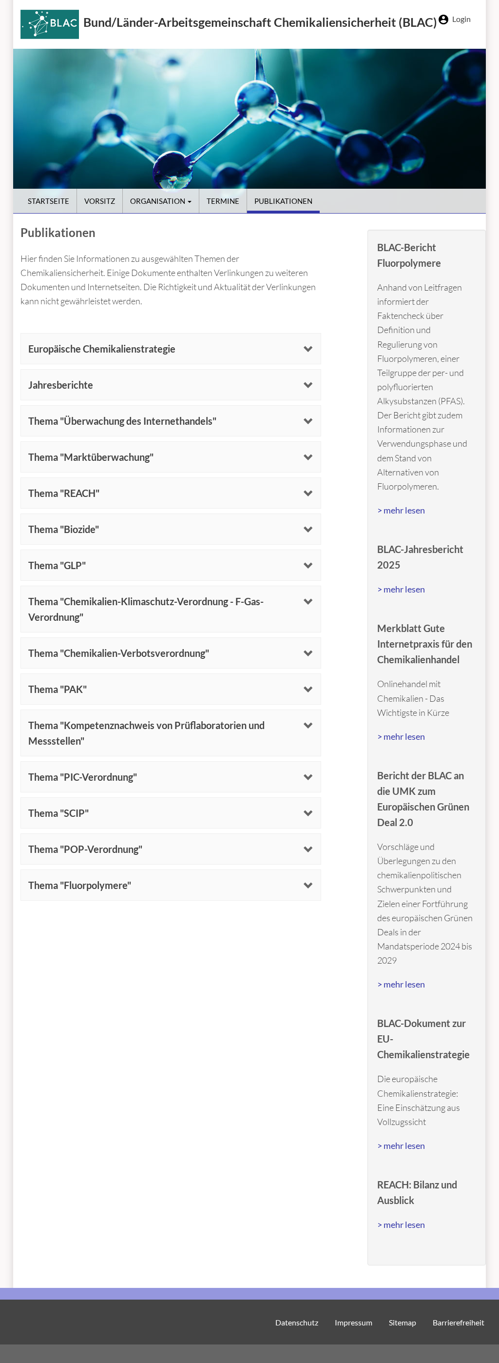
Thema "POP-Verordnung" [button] (85, 849)
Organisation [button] (158, 201)
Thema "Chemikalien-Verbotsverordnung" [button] (118, 653)
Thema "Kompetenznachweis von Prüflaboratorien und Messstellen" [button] (146, 733)
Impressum (353, 1322)
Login (461, 18)
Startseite (48, 201)
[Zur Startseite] (51, 24)
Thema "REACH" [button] (63, 493)
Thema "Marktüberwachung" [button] (91, 457)
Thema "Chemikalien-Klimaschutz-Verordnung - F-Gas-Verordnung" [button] (146, 609)
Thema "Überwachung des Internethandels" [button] (122, 421)
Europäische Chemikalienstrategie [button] (101, 349)
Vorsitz (99, 201)
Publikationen (283, 201)
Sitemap (402, 1322)
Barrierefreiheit (458, 1322)
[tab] (171, 349)
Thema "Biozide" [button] (63, 529)
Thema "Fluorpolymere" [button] (79, 885)
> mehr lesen (401, 510)
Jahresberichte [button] (60, 385)
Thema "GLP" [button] (57, 565)
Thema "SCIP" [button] (58, 813)
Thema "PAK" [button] (57, 689)
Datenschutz (296, 1322)
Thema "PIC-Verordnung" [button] (82, 777)
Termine (223, 201)
